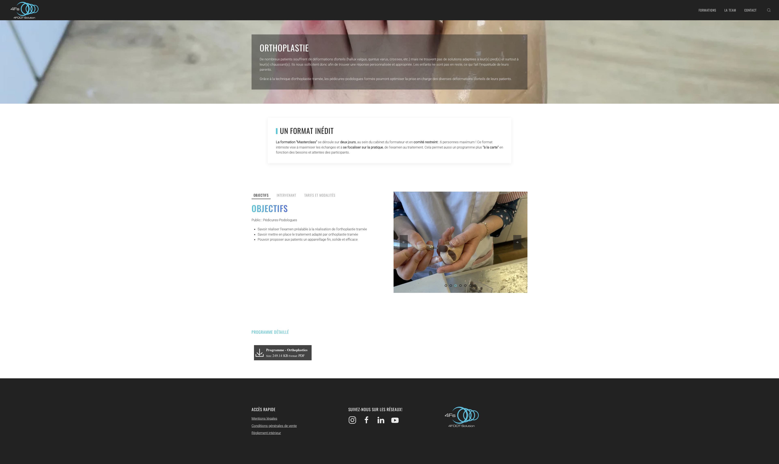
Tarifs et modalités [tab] (319, 195)
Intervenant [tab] (286, 195)
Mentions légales (264, 418)
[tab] (446, 285)
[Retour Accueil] (24, 10)
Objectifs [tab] (261, 195)
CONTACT (750, 10)
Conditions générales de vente (274, 426)
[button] (769, 10)
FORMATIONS (707, 10)
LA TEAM (730, 10)
